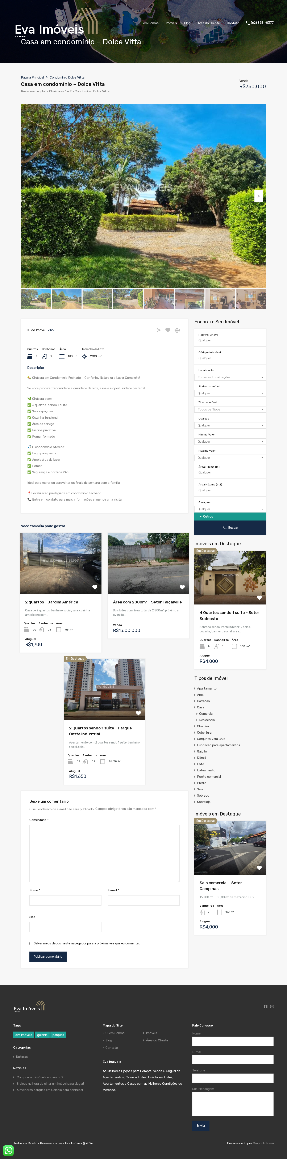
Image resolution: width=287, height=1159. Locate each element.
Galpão (202, 751)
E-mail (113, 890)
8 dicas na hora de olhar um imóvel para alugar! (50, 1084)
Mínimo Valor (207, 434)
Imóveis (171, 23)
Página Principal (32, 77)
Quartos (204, 418)
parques (58, 1035)
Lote (200, 764)
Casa (200, 707)
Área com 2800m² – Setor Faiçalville (147, 602)
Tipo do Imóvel (208, 402)
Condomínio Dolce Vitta (67, 77)
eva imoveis (23, 1035)
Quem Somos (149, 23)
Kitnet (201, 758)
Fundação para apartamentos (218, 745)
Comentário (39, 820)
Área (200, 695)
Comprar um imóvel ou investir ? (40, 1077)
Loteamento (206, 770)
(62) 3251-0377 (262, 23)
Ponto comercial (209, 777)
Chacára (203, 726)
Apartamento (207, 688)
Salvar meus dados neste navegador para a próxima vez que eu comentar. (87, 943)
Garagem (205, 502)
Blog (187, 23)
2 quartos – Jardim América (51, 602)
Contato (233, 23)
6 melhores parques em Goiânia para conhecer (50, 1090)
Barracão (203, 701)
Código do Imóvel (210, 352)
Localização (206, 370)
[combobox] (230, 377)
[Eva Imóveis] (56, 39)
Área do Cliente (209, 23)
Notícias (22, 1057)
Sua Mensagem (203, 1089)
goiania (42, 1035)
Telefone (198, 1070)
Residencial (207, 720)
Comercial (206, 714)
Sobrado (203, 795)
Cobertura (204, 732)
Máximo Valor (207, 450)
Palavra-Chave (208, 334)
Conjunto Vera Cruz (211, 739)
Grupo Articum (263, 1143)
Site (32, 917)
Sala (200, 789)
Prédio (201, 783)
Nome (34, 890)
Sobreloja (204, 802)
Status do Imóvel (209, 386)
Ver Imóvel (60, 581)
